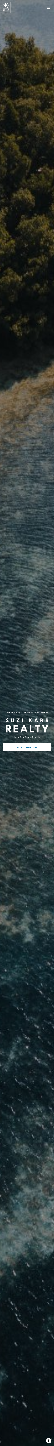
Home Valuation (27, 747)
